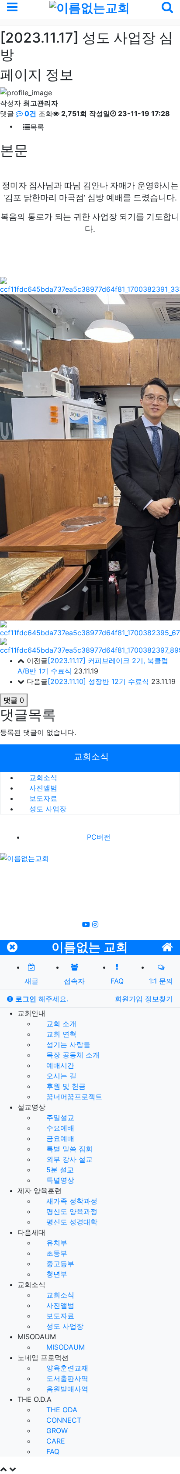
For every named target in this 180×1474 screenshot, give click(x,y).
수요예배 (59, 1128)
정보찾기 (159, 998)
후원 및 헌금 (65, 1086)
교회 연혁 (60, 1034)
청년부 (55, 1274)
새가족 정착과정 (70, 1201)
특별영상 (59, 1180)
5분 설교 (59, 1169)
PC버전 (99, 837)
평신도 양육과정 (70, 1211)
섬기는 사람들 (67, 1044)
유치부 (55, 1242)
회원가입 (130, 998)
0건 (29, 113)
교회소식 (42, 777)
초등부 (55, 1253)
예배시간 (59, 1065)
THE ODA (60, 1409)
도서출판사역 (66, 1378)
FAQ (51, 1451)
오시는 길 (60, 1075)
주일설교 (59, 1117)
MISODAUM (64, 1347)
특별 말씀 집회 (68, 1148)
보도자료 (42, 798)
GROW (56, 1430)
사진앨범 (42, 788)
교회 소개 (60, 1023)
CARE (54, 1441)
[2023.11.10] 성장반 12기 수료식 (98, 681)
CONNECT (62, 1420)
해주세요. (41, 998)
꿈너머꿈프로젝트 (73, 1096)
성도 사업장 (46, 808)
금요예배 (59, 1138)
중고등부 (59, 1263)
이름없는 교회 (90, 947)
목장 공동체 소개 (72, 1054)
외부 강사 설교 (68, 1159)
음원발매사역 (66, 1388)
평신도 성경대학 (70, 1221)
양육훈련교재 (66, 1368)
